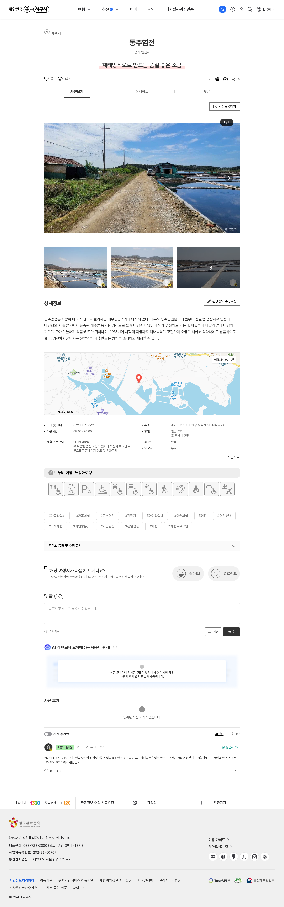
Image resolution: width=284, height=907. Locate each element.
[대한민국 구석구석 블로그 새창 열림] (213, 856)
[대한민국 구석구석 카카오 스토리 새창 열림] (233, 856)
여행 (81, 9)
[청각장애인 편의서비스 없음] (180, 489)
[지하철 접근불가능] (118, 489)
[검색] (222, 9)
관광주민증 (179, 9)
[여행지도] (250, 9)
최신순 (219, 734)
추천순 (235, 734)
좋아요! (194, 573)
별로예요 (230, 573)
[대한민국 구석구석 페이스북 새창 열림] (223, 856)
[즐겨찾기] (207, 78)
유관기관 (220, 803)
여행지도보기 (224, 360)
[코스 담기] (223, 78)
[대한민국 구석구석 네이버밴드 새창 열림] (265, 856)
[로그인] (241, 9)
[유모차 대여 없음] (227, 489)
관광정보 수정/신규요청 (97, 803)
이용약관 (46, 880)
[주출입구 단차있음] (102, 489)
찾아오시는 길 (218, 846)
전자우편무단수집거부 (25, 888)
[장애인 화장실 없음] (55, 489)
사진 (215, 631)
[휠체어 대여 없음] (149, 489)
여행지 (56, 33)
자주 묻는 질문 (56, 888)
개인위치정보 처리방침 (116, 880)
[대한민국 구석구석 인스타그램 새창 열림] (254, 856)
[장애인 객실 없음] (211, 489)
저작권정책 (145, 880)
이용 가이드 (217, 840)
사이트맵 (79, 888)
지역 (151, 9)
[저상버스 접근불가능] (133, 489)
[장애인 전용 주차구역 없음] (87, 489)
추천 (105, 9)
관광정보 (153, 803)
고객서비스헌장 (170, 880)
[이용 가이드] (233, 9)
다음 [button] (229, 178)
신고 (237, 771)
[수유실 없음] (196, 489)
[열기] (234, 546)
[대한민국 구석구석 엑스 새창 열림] (244, 856)
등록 (231, 631)
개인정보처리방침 (21, 880)
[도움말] (46, 632)
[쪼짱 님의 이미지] (75, 267)
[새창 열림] (215, 78)
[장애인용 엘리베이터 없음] (71, 489)
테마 (133, 9)
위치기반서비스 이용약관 (76, 880)
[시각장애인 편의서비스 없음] (165, 489)
